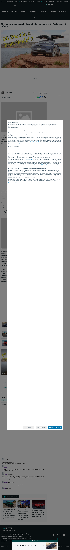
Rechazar (28, 427)
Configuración (41, 427)
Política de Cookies (34, 141)
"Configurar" (32, 164)
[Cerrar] (57, 539)
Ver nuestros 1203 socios (14, 182)
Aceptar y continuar (55, 427)
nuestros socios (28, 159)
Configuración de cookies (22, 143)
